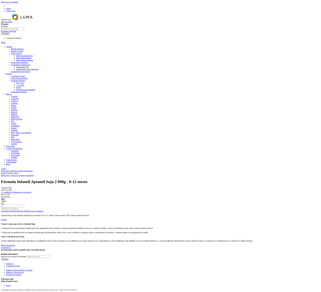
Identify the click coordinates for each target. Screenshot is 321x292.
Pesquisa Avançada (8, 31)
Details (4, 220)
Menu (3, 42)
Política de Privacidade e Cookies (19, 270)
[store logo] (22, 19)
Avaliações (6, 247)
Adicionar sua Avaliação (21, 192)
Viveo (8, 285)
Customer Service (13, 266)
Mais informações (8, 245)
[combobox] (12, 29)
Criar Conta (10, 11)
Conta (3, 169)
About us (9, 264)
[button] (160, 281)
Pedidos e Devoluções (15, 272)
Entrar (8, 9)
